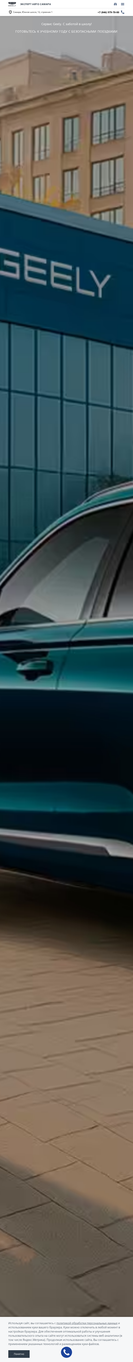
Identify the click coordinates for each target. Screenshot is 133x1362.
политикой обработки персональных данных (86, 1323)
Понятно (19, 1354)
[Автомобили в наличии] (115, 4)
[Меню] (123, 4)
